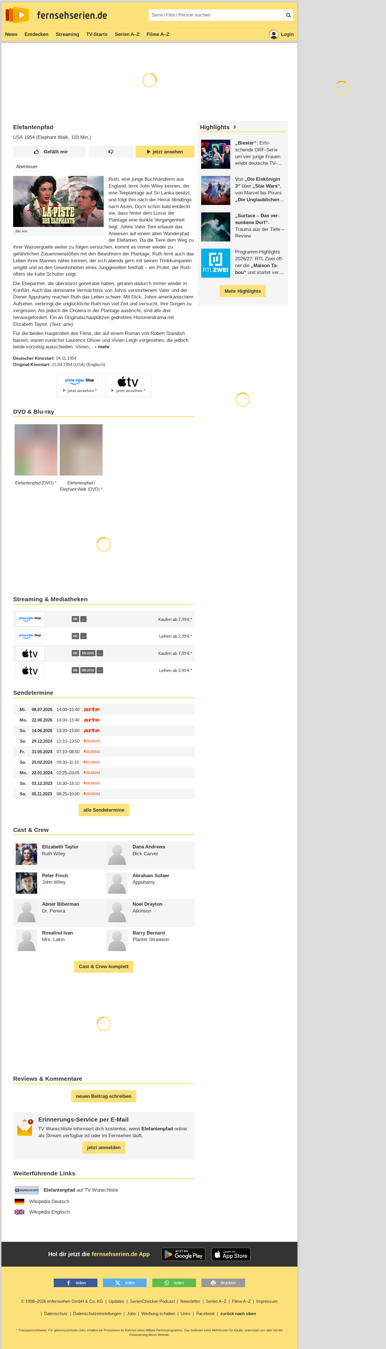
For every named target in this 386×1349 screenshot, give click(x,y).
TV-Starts (96, 34)
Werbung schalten (158, 1313)
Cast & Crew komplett (104, 966)
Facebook (205, 1313)
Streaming (67, 34)
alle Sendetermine (103, 810)
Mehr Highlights (243, 291)
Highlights (215, 127)
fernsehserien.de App (121, 1254)
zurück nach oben (238, 1313)
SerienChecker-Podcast (152, 1301)
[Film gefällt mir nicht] (111, 152)
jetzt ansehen (168, 152)
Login (287, 34)
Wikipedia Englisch (49, 1212)
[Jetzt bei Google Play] (183, 1254)
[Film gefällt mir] (49, 152)
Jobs (131, 1313)
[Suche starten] (288, 15)
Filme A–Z (158, 34)
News (11, 34)
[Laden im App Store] (231, 1254)
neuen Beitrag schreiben (103, 1096)
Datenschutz (56, 1313)
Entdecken (36, 34)
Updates (116, 1301)
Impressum (267, 1301)
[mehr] (99, 347)
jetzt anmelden (104, 1147)
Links (186, 1313)
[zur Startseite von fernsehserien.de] (17, 15)
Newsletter (190, 1301)
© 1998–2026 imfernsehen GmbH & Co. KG (62, 1301)
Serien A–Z (127, 34)
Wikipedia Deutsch (49, 1201)
